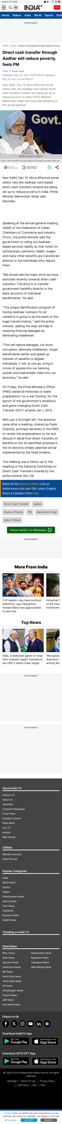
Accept (29, 1120)
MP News (7, 971)
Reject (48, 1120)
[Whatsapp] (50, 167)
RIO (35, 1085)
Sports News (9, 901)
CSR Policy (23, 1085)
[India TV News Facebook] (53, 2)
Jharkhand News (11, 967)
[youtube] (30, 1023)
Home (5, 15)
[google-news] (47, 1023)
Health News (9, 919)
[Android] (48, 2)
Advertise (7, 804)
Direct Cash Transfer (16, 504)
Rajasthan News (39, 957)
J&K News (8, 999)
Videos (16, 15)
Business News (10, 915)
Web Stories (8, 837)
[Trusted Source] (29, 167)
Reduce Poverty (13, 512)
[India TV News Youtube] (59, 2)
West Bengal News (41, 967)
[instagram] (22, 1023)
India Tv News (12, 520)
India (28, 15)
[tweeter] (14, 1023)
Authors (6, 832)
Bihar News (8, 953)
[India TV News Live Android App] (15, 1041)
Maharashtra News (41, 953)
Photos (6, 887)
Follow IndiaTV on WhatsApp (28, 530)
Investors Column (11, 818)
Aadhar (37, 504)
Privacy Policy (47, 1081)
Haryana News (10, 962)
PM (30, 512)
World (37, 15)
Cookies (8, 1113)
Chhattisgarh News (12, 990)
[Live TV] (57, 7)
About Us (7, 799)
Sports (49, 15)
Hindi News (8, 823)
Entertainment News (13, 896)
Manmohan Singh (47, 512)
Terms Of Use (28, 1081)
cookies (12, 1120)
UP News (7, 985)
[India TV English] (33, 7)
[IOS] (45, 2)
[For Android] (15, 1061)
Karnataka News (11, 1004)
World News (8, 882)
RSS (43, 1085)
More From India (31, 566)
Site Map (12, 1081)
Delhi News (8, 957)
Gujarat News (9, 995)
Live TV (6, 827)
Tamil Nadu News (11, 981)
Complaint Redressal (13, 809)
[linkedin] (39, 1023)
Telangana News (40, 962)
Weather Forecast (11, 854)
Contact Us (8, 795)
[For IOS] (45, 1061)
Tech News (8, 905)
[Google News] (10, 167)
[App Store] (45, 1041)
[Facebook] (5, 1023)
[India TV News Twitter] (56, 2)
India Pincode (9, 858)
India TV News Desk (13, 71)
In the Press (8, 813)
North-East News (11, 976)
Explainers (8, 910)
